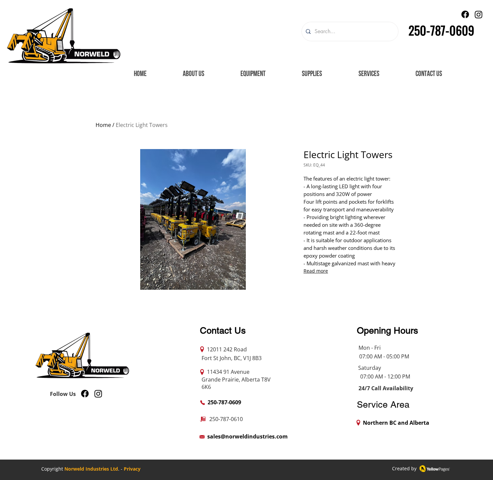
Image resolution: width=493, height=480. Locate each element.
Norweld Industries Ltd (91, 469)
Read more (316, 271)
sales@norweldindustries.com (247, 436)
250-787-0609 (441, 30)
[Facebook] (465, 14)
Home (103, 125)
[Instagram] (479, 14)
